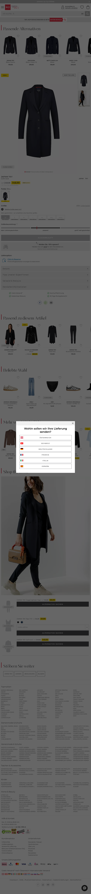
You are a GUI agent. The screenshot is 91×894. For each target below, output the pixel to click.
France (45, 455)
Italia (45, 460)
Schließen (73, 423)
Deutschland (45, 449)
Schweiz (45, 443)
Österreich (45, 438)
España (45, 466)
